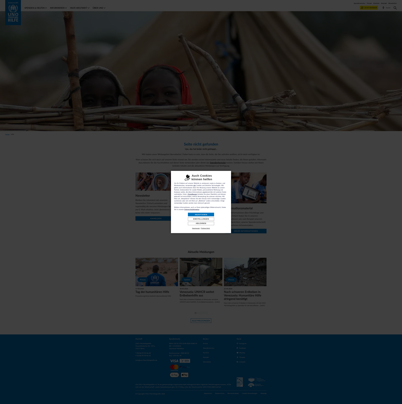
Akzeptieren (201, 214)
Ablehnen (201, 223)
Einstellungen (201, 219)
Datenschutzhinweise (191, 209)
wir (194, 185)
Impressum (196, 228)
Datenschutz (205, 228)
